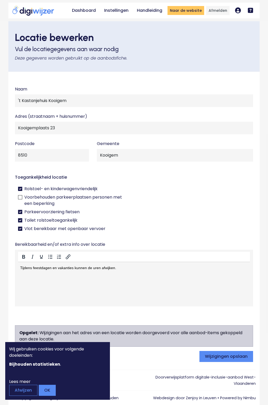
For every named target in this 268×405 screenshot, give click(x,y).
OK (47, 390)
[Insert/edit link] (68, 256)
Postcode (25, 144)
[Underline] (41, 256)
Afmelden (218, 10)
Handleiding (149, 10)
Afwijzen (23, 390)
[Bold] (23, 256)
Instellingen (116, 10)
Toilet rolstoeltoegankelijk (50, 220)
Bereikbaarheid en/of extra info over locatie (60, 244)
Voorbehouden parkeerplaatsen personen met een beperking (73, 200)
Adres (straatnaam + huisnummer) (51, 116)
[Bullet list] (50, 256)
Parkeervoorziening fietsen (52, 212)
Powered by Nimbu (238, 398)
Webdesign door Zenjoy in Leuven (184, 398)
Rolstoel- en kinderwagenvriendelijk (61, 189)
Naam (21, 89)
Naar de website (186, 10)
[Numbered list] (59, 256)
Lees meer (20, 382)
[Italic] (32, 256)
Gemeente (108, 144)
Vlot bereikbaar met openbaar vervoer (64, 229)
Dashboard (84, 10)
